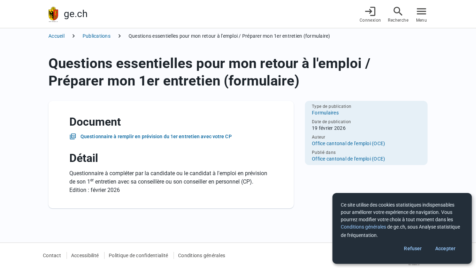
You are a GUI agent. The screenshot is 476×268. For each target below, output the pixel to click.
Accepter (445, 248)
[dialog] (402, 228)
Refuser (413, 248)
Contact (52, 255)
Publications (96, 36)
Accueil (56, 36)
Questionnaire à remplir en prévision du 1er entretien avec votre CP (156, 136)
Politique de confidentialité (138, 255)
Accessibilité (85, 255)
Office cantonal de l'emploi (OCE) (348, 143)
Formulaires (325, 113)
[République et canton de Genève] (53, 14)
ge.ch (75, 14)
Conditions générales (201, 255)
